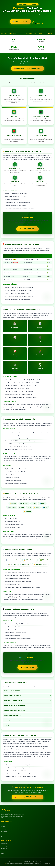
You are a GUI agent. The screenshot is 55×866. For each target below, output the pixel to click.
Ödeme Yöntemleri (5, 834)
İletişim (2, 853)
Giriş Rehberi (7, 29)
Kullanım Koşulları (5, 846)
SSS (50, 29)
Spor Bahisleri (27, 29)
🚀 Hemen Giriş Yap (20, 21)
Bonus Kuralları (4, 851)
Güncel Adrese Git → (28, 229)
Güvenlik (40, 29)
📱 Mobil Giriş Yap (27, 667)
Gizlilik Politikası (4, 843)
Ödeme (34, 29)
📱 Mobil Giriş (39, 23)
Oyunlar (20, 29)
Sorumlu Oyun (4, 848)
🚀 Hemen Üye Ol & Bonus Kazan (27, 797)
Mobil (46, 29)
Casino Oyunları (4, 829)
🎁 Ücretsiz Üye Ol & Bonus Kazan (27, 68)
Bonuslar (14, 29)
